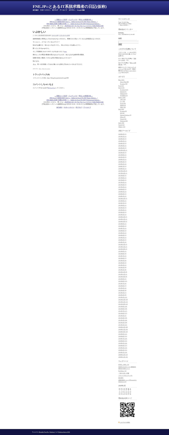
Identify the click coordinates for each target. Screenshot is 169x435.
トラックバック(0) (64, 35)
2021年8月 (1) (122, 155)
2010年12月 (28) (123, 327)
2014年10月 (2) (122, 221)
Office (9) (122, 117)
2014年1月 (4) (122, 242)
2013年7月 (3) (122, 256)
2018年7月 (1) (122, 166)
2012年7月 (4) (122, 283)
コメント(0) (55, 35)
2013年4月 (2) (122, 263)
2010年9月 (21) (122, 334)
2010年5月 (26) (122, 343)
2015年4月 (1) (122, 210)
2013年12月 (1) (122, 244)
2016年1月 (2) (122, 196)
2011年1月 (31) (122, 325)
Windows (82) (124, 121)
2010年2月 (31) (122, 350)
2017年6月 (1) (122, 180)
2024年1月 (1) (122, 143)
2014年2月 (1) (122, 240)
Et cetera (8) (123, 111)
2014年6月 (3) (122, 230)
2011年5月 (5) (122, 315)
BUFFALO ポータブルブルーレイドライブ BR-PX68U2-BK (84, 26)
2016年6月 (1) (122, 189)
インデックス (72, 19)
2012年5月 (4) (122, 288)
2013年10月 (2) (122, 249)
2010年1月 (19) (122, 352)
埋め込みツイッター (125, 29)
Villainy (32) (121, 127)
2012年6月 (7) (122, 285)
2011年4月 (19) (122, 318)
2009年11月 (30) (123, 357)
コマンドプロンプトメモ (125, 375)
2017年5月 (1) (122, 182)
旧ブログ (55, 10)
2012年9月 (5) (122, 279)
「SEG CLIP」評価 (123, 373)
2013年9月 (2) (122, 251)
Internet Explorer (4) (125, 115)
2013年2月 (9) (122, 267)
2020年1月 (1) (122, 159)
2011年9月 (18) (122, 306)
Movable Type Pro (44, 432)
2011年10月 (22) (123, 304)
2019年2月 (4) (122, 164)
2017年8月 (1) (122, 178)
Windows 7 (52, 432)
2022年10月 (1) (122, 150)
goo (65, 51)
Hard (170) (121, 87)
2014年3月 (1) (122, 237)
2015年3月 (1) (122, 212)
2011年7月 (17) (122, 311)
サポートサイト (45, 10)
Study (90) (121, 123)
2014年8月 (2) (122, 226)
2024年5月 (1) (122, 138)
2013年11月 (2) (122, 246)
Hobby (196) (121, 97)
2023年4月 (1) (122, 145)
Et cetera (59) (123, 84)
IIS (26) (122, 113)
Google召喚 (81, 10)
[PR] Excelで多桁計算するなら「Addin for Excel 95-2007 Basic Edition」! (74, 22)
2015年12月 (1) (122, 198)
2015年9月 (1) (122, 200)
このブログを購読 (125, 422)
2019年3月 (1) (122, 161)
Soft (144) (121, 109)
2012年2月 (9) (122, 295)
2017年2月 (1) (122, 187)
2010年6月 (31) (122, 341)
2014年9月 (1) (122, 223)
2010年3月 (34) (122, 348)
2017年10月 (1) (122, 173)
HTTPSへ (72, 10)
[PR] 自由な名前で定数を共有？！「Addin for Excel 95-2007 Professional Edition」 (74, 24)
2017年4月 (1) (122, 184)
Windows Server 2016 (64, 432)
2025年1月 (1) (122, 136)
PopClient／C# (122, 371)
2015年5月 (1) (122, 207)
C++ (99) (122, 101)
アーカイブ (63, 10)
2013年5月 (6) (122, 260)
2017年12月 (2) (122, 171)
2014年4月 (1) (122, 235)
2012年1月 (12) (122, 297)
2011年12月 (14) (123, 299)
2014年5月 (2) (122, 233)
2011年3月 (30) (122, 320)
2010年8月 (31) (122, 336)
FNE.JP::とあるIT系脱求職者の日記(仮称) (70, 6)
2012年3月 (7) (122, 292)
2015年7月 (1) (122, 203)
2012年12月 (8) (122, 272)
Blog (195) (121, 80)
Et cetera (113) (124, 89)
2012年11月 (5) (122, 274)
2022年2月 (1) (122, 152)
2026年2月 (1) (122, 134)
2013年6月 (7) (122, 258)
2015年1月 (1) (122, 214)
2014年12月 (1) (122, 217)
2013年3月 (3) (122, 265)
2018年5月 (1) (122, 168)
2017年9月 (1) (122, 175)
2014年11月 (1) (122, 219)
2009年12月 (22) (123, 354)
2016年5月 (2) (122, 191)
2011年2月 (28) (122, 322)
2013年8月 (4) (122, 253)
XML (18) (123, 107)
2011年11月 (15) (123, 302)
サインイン (51, 88)
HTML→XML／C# (123, 364)
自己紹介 (36, 10)
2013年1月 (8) (122, 269)
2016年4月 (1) (122, 194)
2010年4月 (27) (122, 345)
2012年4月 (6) (122, 290)
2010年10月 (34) (123, 331)
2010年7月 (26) (122, 338)
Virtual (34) (123, 119)
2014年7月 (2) (122, 228)
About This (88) (124, 82)
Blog (40, 68)
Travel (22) (121, 125)
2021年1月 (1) (122, 157)
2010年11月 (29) (123, 329)
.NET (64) (123, 99)
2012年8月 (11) (122, 281)
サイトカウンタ (124, 19)
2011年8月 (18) (122, 308)
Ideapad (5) (123, 91)
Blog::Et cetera (46, 68)
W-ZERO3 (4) (124, 95)
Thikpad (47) (123, 93)
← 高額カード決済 (61, 19)
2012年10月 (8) (122, 276)
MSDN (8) (123, 105)
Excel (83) (123, 103)
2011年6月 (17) (122, 313)
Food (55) (121, 85)
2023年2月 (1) (122, 148)
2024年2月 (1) (122, 141)
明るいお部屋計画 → (86, 19)
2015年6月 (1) (122, 205)
